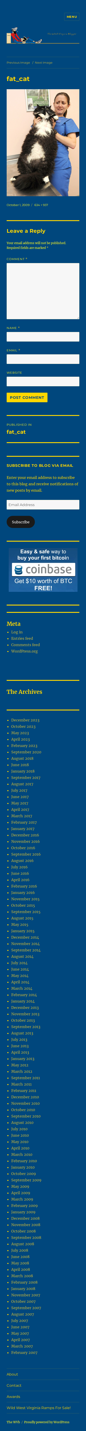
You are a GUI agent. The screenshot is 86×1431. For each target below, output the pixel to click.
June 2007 (20, 1327)
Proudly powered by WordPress (46, 1422)
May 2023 (20, 733)
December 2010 (25, 1097)
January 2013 (22, 1058)
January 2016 (23, 892)
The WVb (13, 1422)
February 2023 (24, 745)
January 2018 (23, 771)
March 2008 (22, 1276)
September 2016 (26, 854)
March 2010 (21, 1154)
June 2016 (20, 873)
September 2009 (26, 1180)
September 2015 (26, 911)
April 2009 (20, 1193)
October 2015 (23, 905)
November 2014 (25, 943)
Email (13, 350)
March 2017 (21, 816)
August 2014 (22, 956)
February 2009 (24, 1205)
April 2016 (20, 879)
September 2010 (26, 1116)
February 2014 (24, 994)
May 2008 (20, 1263)
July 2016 (19, 867)
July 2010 (19, 1129)
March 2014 (21, 988)
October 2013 (23, 1020)
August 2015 (22, 918)
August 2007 (22, 1314)
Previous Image (18, 62)
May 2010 (19, 1141)
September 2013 (25, 1026)
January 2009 (23, 1212)
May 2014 (19, 975)
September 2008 (26, 1237)
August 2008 (22, 1244)
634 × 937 (41, 205)
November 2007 (25, 1295)
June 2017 (20, 796)
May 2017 (19, 803)
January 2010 (23, 1167)
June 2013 (20, 1046)
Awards (13, 1396)
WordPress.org (24, 651)
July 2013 (19, 1039)
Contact (14, 1385)
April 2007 (20, 1339)
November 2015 (25, 899)
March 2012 (21, 1071)
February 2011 (23, 1090)
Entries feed (22, 638)
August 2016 (22, 860)
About (12, 1374)
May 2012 (19, 1065)
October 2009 (23, 1173)
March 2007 (22, 1346)
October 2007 (23, 1301)
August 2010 (22, 1122)
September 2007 (26, 1308)
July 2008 (19, 1250)
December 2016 (25, 835)
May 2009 (20, 1186)
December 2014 (25, 937)
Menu (72, 16)
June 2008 (20, 1256)
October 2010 (23, 1109)
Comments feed (25, 644)
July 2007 (19, 1320)
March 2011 (21, 1084)
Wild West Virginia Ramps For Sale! (39, 1408)
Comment (17, 259)
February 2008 (24, 1282)
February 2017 (24, 822)
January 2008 (23, 1288)
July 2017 (19, 790)
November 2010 (25, 1103)
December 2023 (25, 720)
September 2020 (26, 752)
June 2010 (20, 1135)
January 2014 (23, 1001)
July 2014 (19, 963)
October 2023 (23, 726)
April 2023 (20, 739)
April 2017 (20, 809)
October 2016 (23, 848)
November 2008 (25, 1224)
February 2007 (24, 1352)
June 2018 (20, 765)
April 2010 (20, 1148)
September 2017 (25, 777)
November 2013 (25, 1014)
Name (13, 328)
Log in (17, 632)
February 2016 (24, 886)
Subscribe (21, 522)
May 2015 (19, 924)
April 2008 (20, 1269)
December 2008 (25, 1218)
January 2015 (23, 931)
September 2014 (26, 950)
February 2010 (24, 1161)
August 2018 (22, 758)
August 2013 (22, 1033)
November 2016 (25, 841)
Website (14, 372)
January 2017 (22, 828)
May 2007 (20, 1333)
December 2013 (25, 1007)
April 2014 (20, 982)
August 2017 (22, 784)
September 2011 (25, 1078)
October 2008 (23, 1231)
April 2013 (20, 1052)
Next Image (44, 62)
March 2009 (22, 1199)
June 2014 (20, 969)
